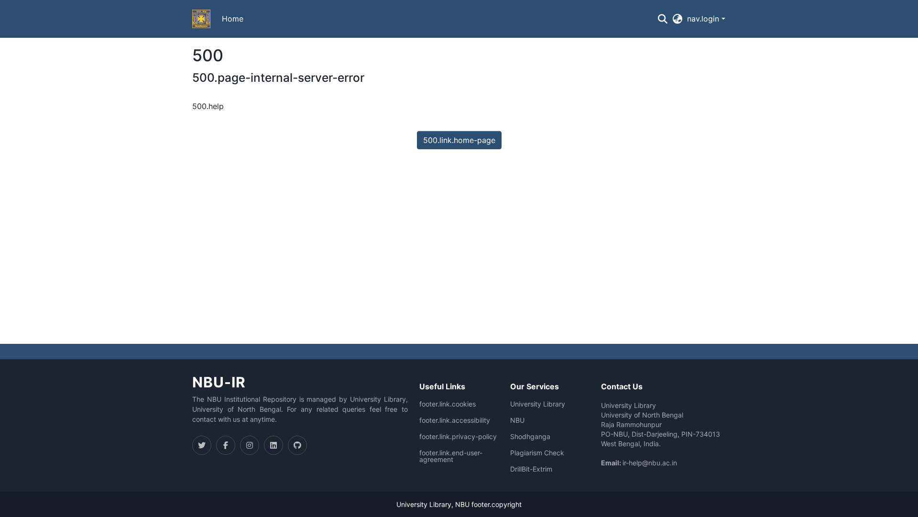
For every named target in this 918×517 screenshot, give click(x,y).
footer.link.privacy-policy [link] (458, 436)
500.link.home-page (459, 140)
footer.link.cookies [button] (447, 404)
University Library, (425, 504)
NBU (517, 420)
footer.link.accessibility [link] (454, 420)
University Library (537, 404)
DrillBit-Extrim (531, 469)
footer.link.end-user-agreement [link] (450, 456)
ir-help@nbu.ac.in (650, 463)
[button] (201, 19)
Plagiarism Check (537, 453)
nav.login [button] (704, 18)
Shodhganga (530, 436)
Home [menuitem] (232, 18)
